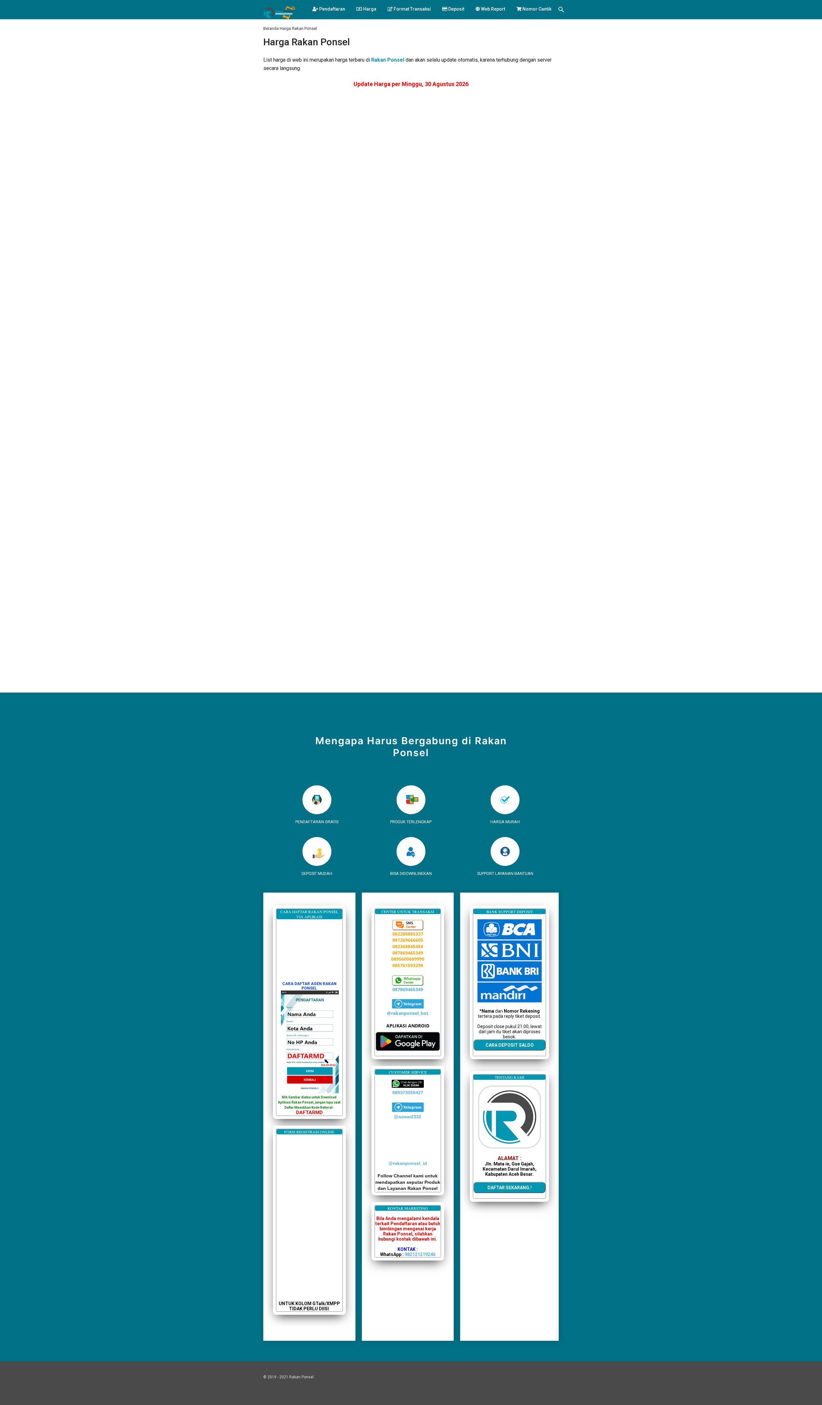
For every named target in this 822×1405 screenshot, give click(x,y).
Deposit (455, 9)
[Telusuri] (561, 10)
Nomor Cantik (536, 9)
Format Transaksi (412, 9)
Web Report (492, 9)
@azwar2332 (407, 1116)
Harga (369, 9)
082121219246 (420, 1254)
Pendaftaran (331, 9)
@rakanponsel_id (408, 1163)
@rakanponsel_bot (407, 1013)
